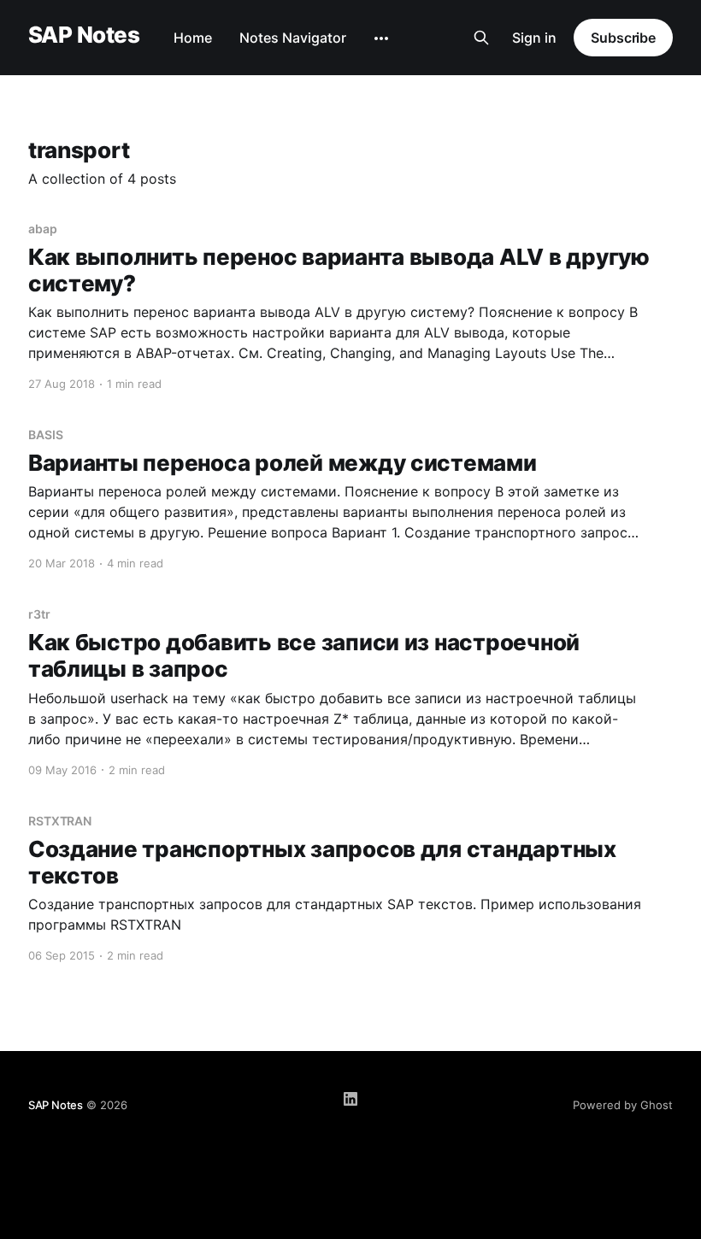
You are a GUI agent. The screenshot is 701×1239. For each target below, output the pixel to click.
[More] (381, 38)
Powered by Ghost (623, 1105)
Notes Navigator (292, 37)
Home (193, 37)
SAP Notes (83, 35)
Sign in (534, 37)
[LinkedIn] (350, 1099)
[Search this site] (481, 37)
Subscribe (623, 37)
